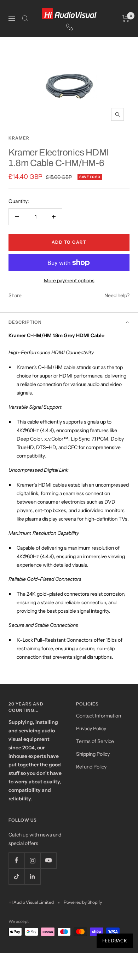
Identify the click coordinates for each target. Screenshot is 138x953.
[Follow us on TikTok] (16, 876)
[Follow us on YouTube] (48, 860)
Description (25, 322)
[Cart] (126, 18)
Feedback (114, 940)
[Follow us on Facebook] (16, 860)
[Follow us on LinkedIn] (32, 876)
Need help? (117, 295)
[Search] (25, 18)
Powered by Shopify (83, 902)
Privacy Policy (91, 728)
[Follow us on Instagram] (32, 860)
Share (15, 295)
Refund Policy (91, 767)
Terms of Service (95, 741)
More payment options (69, 280)
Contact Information (98, 716)
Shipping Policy (93, 754)
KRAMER (18, 138)
